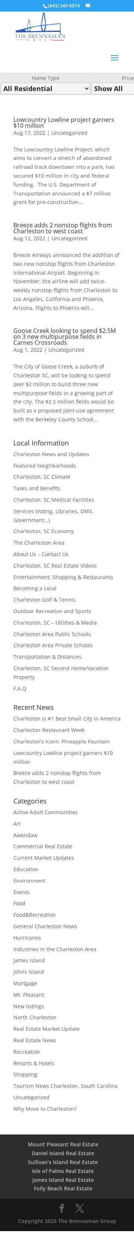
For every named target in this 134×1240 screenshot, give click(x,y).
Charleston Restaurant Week (48, 729)
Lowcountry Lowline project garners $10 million (63, 123)
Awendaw (25, 835)
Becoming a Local (35, 588)
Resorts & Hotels (33, 1063)
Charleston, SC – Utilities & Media (55, 622)
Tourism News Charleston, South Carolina (65, 1085)
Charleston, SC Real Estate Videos (55, 565)
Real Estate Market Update (46, 1028)
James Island (29, 960)
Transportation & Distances (47, 656)
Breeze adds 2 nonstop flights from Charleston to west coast (62, 228)
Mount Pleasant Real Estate (63, 1144)
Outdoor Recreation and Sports (52, 611)
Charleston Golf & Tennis (44, 599)
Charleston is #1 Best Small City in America (67, 718)
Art (17, 823)
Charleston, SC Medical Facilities (53, 499)
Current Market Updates (43, 857)
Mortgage (25, 983)
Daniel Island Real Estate (63, 1153)
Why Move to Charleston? (44, 1108)
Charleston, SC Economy (43, 531)
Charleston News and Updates (51, 454)
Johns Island (28, 971)
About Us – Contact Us (40, 554)
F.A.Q (19, 688)
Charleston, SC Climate (41, 476)
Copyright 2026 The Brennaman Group (67, 1220)
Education (25, 869)
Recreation (26, 1051)
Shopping (25, 1074)
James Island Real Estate (63, 1179)
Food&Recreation (34, 914)
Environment (29, 880)
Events (21, 892)
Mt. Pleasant (28, 994)
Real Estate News (34, 1040)
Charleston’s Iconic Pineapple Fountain (61, 741)
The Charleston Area (38, 542)
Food (19, 903)
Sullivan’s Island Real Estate (63, 1162)
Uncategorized (69, 132)
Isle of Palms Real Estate (63, 1170)
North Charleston (35, 1017)
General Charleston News (45, 926)
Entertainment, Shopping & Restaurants (63, 577)
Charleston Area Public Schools (52, 634)
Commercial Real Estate (42, 846)
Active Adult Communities (45, 812)
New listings (28, 1006)
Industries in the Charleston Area (54, 949)
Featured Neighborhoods (44, 465)
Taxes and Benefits (36, 488)
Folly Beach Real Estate (63, 1188)
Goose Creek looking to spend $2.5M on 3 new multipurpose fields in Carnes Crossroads (64, 337)
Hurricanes (27, 937)
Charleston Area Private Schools (53, 645)
